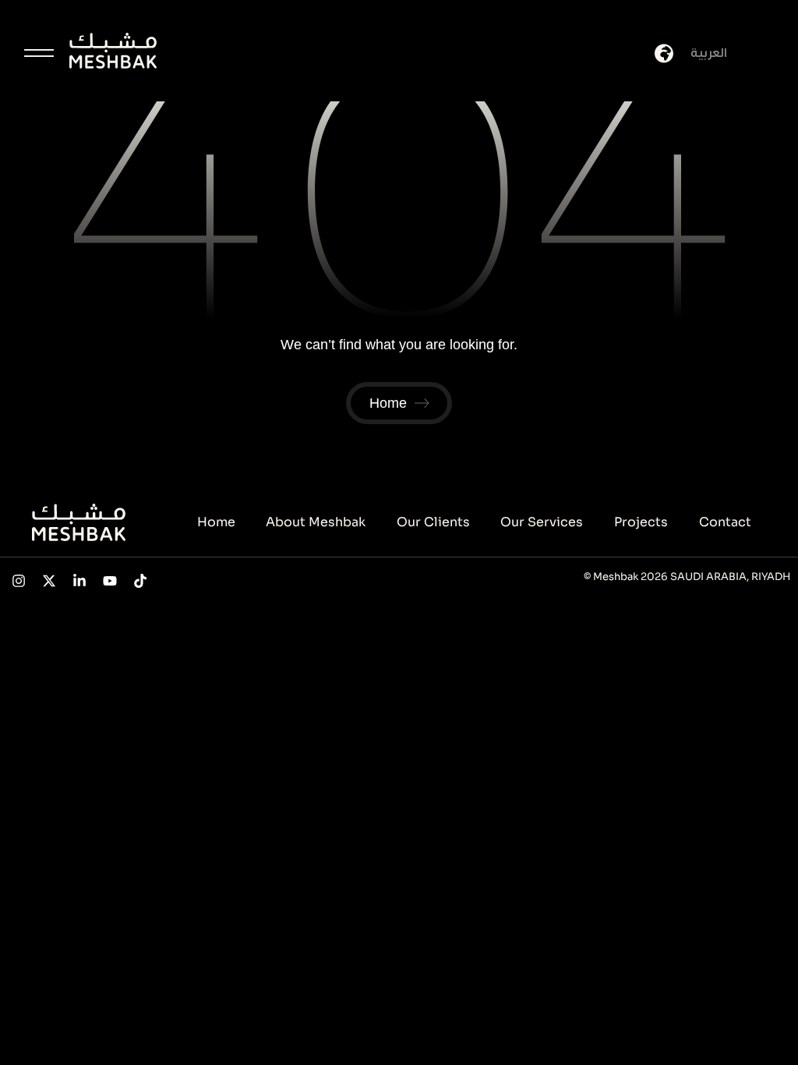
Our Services (541, 522)
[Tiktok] (140, 580)
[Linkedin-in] (80, 580)
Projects (641, 522)
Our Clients (433, 522)
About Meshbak (315, 522)
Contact (725, 522)
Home (216, 522)
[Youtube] (109, 580)
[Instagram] (19, 580)
